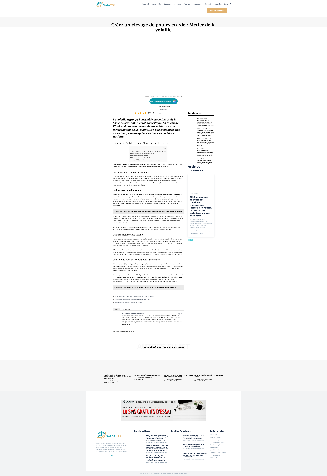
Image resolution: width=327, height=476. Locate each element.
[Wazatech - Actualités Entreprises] (106, 4)
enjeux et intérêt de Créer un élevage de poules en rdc (148, 151)
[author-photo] (105, 381)
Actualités (152, 96)
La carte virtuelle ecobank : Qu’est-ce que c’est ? (208, 375)
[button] (227, 4)
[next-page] (191, 240)
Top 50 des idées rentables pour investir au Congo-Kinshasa (134, 296)
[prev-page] (189, 240)
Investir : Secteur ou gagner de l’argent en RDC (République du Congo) (178, 375)
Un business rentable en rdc (140, 155)
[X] (115, 455)
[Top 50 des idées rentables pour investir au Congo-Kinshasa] (176, 447)
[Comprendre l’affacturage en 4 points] (148, 363)
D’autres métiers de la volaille (140, 158)
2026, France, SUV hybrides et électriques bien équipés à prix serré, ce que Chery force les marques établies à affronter (205, 142)
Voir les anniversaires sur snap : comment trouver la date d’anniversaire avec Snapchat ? (117, 376)
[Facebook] (179, 314)
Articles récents (127, 309)
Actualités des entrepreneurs (133, 313)
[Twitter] (181, 314)
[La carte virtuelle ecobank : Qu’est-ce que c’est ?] (208, 363)
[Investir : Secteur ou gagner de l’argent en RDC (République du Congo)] (178, 363)
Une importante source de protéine (142, 153)
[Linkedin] (112, 455)
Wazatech (147, 96)
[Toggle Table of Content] (164, 148)
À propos (117, 309)
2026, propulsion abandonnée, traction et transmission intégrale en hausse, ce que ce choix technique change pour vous (205, 122)
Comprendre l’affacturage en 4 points (147, 375)
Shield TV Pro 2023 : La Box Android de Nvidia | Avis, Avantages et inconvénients (195, 455)
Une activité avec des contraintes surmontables (146, 160)
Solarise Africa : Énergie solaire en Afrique (128, 302)
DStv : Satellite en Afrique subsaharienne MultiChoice (132, 299)
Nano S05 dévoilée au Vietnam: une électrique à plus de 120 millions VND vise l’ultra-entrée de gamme (205, 161)
